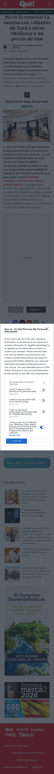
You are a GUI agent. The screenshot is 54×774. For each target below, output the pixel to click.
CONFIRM (16, 441)
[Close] (48, 329)
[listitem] (27, 383)
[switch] (42, 390)
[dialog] (27, 387)
